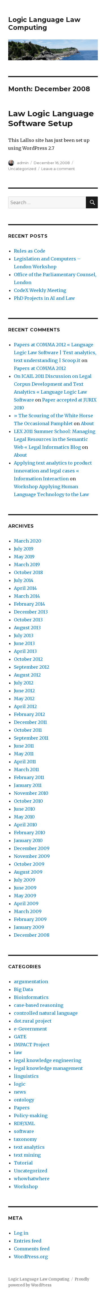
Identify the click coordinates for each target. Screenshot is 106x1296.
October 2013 (28, 620)
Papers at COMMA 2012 (40, 368)
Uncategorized (22, 168)
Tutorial (23, 1163)
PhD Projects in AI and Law (44, 298)
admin (23, 162)
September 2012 (31, 667)
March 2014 (27, 596)
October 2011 (28, 730)
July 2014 (23, 580)
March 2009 (28, 911)
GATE (20, 1037)
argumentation (31, 981)
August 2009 (28, 872)
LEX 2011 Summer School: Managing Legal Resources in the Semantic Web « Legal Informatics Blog (54, 439)
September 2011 (31, 738)
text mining (27, 1155)
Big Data (23, 989)
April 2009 (26, 903)
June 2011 (24, 746)
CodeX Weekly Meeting (40, 290)
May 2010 (24, 817)
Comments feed (31, 1249)
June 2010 (24, 809)
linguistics (26, 1076)
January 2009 (29, 927)
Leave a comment (58, 168)
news (20, 1092)
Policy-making (30, 1115)
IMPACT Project (31, 1044)
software (24, 1131)
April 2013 (25, 651)
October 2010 (28, 801)
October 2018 (28, 572)
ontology (24, 1100)
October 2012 (28, 659)
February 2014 (29, 604)
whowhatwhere (31, 1178)
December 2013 (31, 612)
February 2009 (30, 919)
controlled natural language (46, 1013)
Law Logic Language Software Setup (51, 118)
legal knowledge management (48, 1068)
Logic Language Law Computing (44, 24)
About (87, 423)
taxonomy (25, 1139)
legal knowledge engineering (47, 1060)
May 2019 (24, 556)
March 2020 (27, 541)
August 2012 (27, 675)
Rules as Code (29, 251)
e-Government (30, 1029)
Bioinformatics (31, 997)
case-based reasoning (38, 1005)
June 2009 (25, 888)
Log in (21, 1233)
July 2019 (23, 549)
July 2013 (23, 635)
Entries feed (27, 1241)
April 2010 (25, 824)
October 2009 (29, 864)
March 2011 (26, 769)
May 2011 (24, 754)
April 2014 (25, 588)
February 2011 (29, 777)
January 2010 (28, 840)
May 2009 (25, 895)
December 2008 (31, 935)
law (18, 1052)
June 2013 (24, 643)
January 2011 (28, 785)
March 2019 (27, 564)
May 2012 (24, 698)
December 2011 (30, 722)
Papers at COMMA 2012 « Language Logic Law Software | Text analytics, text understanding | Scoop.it (55, 352)
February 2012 (29, 714)
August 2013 (27, 627)
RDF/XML (24, 1123)
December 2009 (31, 848)
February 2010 (29, 832)
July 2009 (24, 880)
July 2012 (23, 683)
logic (19, 1084)
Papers (22, 1107)
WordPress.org (31, 1256)
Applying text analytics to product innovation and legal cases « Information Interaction (53, 470)
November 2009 (32, 856)
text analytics (29, 1147)
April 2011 (25, 761)
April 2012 (25, 706)
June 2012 (24, 690)
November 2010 (31, 793)
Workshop (26, 1186)
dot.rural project (32, 1021)
